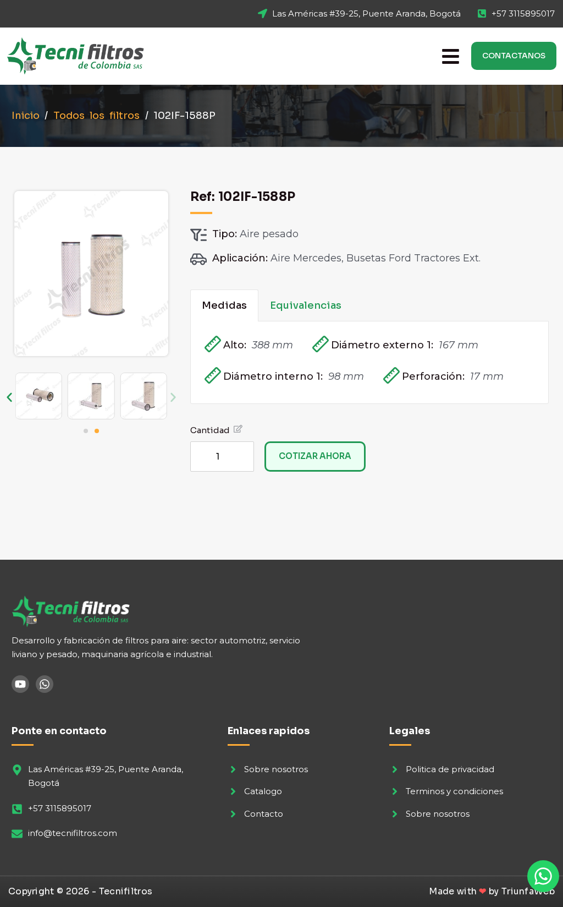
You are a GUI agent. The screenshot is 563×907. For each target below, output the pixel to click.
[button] (9, 397)
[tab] (224, 305)
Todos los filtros (96, 116)
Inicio (26, 116)
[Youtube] (20, 684)
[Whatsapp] (44, 684)
